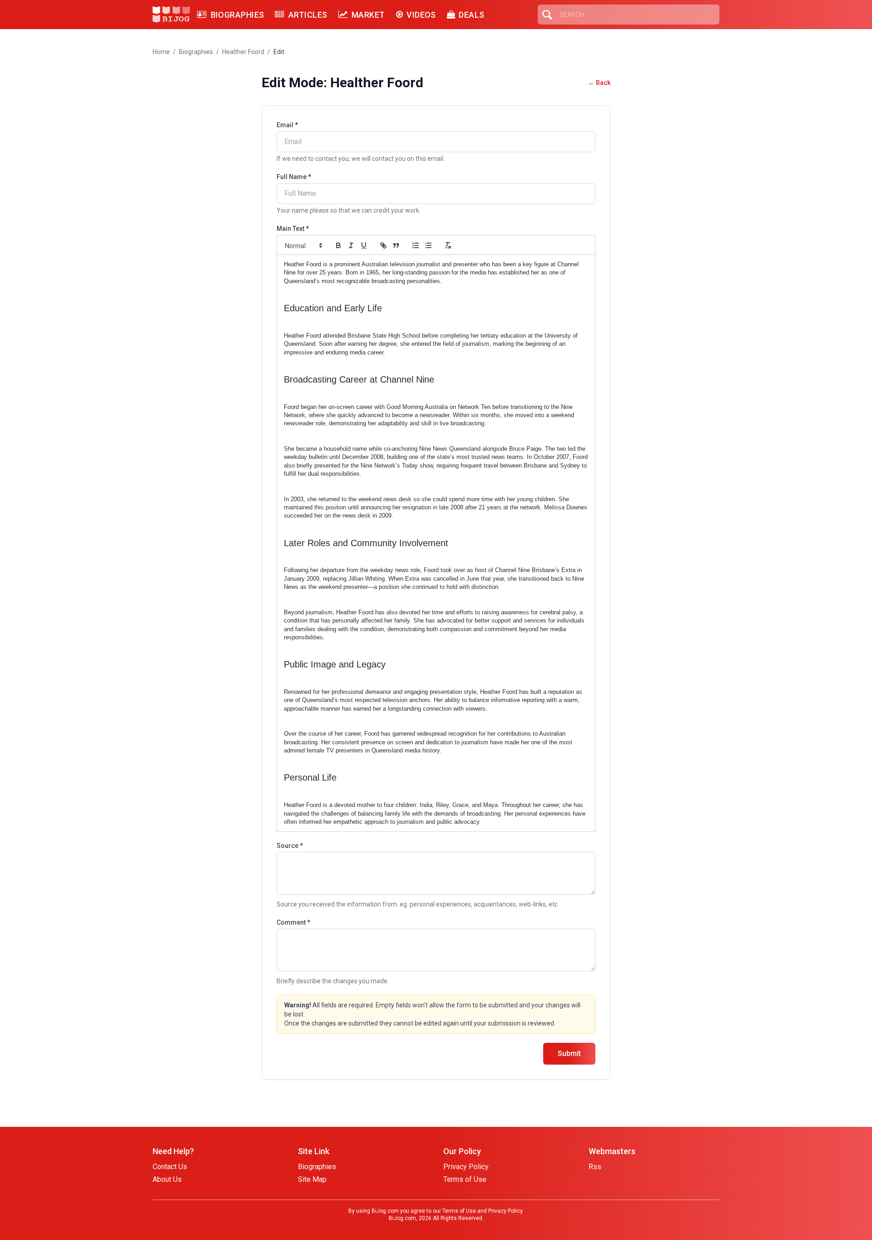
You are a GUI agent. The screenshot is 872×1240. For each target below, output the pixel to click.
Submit (569, 1053)
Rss (595, 1166)
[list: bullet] (428, 245)
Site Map (312, 1179)
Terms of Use (464, 1179)
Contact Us (170, 1166)
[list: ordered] (415, 245)
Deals (471, 15)
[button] (303, 245)
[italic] (351, 245)
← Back (599, 82)
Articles (307, 15)
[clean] (447, 245)
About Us (167, 1179)
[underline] (363, 245)
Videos (421, 15)
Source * (290, 845)
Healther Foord (243, 51)
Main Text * (293, 228)
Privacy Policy (466, 1166)
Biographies (237, 15)
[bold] (338, 245)
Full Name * (294, 176)
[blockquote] (396, 245)
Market (368, 15)
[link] (383, 245)
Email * (287, 125)
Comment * (293, 922)
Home (161, 51)
